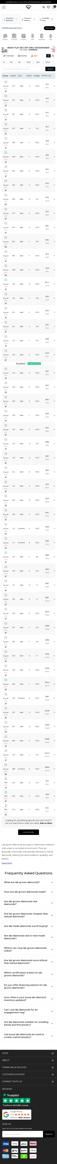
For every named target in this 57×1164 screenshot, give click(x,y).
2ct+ (38, 62)
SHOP (5, 1053)
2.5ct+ (47, 62)
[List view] (48, 55)
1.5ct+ (28, 62)
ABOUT (5, 1060)
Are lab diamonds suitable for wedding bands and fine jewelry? (26, 1023)
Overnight (10, 56)
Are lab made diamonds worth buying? (26, 926)
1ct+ (19, 62)
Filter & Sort (49, 28)
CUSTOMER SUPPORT (13, 1074)
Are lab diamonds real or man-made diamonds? (24, 937)
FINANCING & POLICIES (14, 1067)
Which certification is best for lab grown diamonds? (23, 974)
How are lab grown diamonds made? (25, 892)
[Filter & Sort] (4, 62)
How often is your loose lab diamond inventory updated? (25, 998)
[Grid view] (53, 55)
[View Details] (54, 86)
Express (24, 56)
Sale (35, 56)
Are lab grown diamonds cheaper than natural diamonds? (26, 915)
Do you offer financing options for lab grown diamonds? (25, 986)
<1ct (11, 62)
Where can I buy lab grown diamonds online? (25, 949)
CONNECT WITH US (12, 1081)
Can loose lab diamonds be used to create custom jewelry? (24, 1036)
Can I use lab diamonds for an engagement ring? (21, 1011)
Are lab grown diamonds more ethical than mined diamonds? (25, 961)
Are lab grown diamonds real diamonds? (20, 903)
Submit (50, 69)
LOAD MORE (28, 832)
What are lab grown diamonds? (22, 882)
